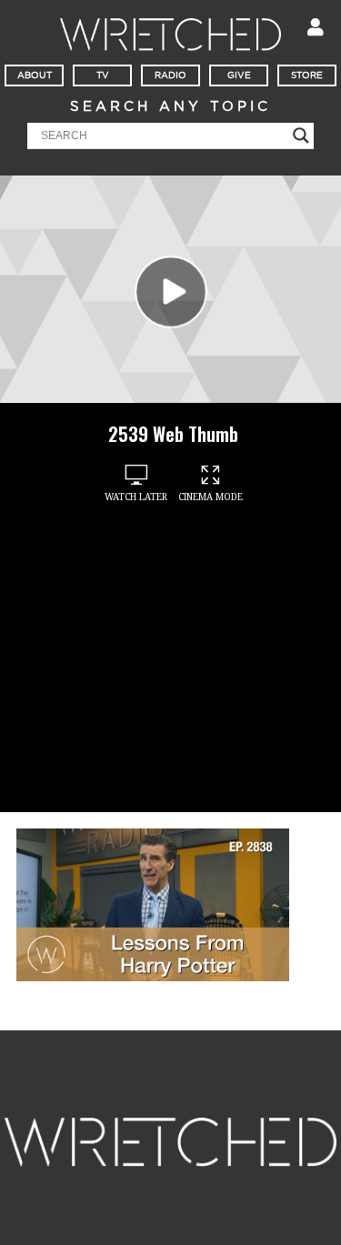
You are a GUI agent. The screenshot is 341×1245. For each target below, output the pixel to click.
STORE (307, 75)
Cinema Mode (210, 497)
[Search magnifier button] (301, 135)
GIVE (239, 75)
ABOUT (34, 75)
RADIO (170, 75)
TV (102, 75)
